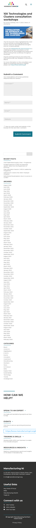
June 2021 (7, 308)
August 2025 (7, 209)
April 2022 (7, 288)
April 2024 (7, 240)
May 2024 (7, 238)
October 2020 (8, 323)
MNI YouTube (10, 509)
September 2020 (9, 325)
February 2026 (8, 197)
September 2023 (9, 254)
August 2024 (7, 232)
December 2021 (8, 296)
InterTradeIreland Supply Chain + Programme (17, 162)
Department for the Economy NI (21, 48)
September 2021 (9, 302)
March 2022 (7, 290)
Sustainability (8, 373)
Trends (6, 377)
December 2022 (8, 272)
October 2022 (8, 276)
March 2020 (7, 337)
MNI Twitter (10, 505)
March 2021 (7, 313)
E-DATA (6, 353)
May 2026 (7, 191)
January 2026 (8, 199)
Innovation (7, 357)
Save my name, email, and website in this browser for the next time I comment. (17, 127)
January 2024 (8, 246)
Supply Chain (8, 371)
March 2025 (7, 219)
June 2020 (7, 331)
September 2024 (9, 230)
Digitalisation (8, 351)
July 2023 (6, 258)
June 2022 (7, 284)
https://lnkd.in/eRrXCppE (18, 65)
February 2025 (8, 221)
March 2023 (7, 266)
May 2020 (7, 333)
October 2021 (8, 300)
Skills (5, 369)
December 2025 (8, 201)
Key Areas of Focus (10, 488)
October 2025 (8, 205)
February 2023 (8, 268)
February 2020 (8, 339)
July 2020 (6, 329)
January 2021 (7, 317)
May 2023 (7, 262)
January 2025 (8, 223)
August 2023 (7, 256)
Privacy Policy (17, 522)
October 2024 (8, 228)
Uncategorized (8, 379)
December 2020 (9, 319)
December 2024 (8, 225)
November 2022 (8, 274)
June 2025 (7, 213)
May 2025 (6, 215)
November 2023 (8, 250)
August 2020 (7, 327)
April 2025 (7, 217)
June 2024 (7, 236)
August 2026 (7, 185)
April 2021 (7, 312)
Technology (7, 375)
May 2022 (7, 286)
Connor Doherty (10, 22)
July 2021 (6, 306)
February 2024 (8, 244)
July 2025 (6, 211)
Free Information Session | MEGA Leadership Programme (17, 170)
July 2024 (6, 234)
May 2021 (6, 310)
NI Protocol (7, 367)
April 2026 (7, 193)
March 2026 (7, 195)
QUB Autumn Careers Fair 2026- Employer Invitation (16, 173)
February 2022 (8, 292)
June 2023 (7, 260)
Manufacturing (8, 361)
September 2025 (9, 207)
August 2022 (7, 280)
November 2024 (8, 226)
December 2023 (8, 248)
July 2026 (6, 187)
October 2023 (8, 252)
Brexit (5, 347)
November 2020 (9, 321)
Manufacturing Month (11, 493)
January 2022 (8, 294)
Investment (7, 359)
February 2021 (8, 315)
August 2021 (7, 304)
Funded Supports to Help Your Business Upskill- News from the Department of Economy (16, 166)
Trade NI (6, 495)
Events (6, 355)
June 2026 (7, 189)
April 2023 (7, 264)
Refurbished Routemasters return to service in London (18, 176)
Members (6, 363)
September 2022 (9, 278)
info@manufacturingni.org (14, 477)
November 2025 (8, 203)
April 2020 (7, 335)
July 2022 (6, 282)
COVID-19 (6, 349)
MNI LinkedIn (10, 507)
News (26, 22)
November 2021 (8, 298)
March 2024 (7, 242)
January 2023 (8, 270)
